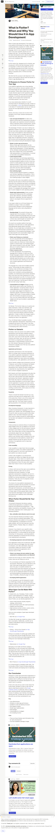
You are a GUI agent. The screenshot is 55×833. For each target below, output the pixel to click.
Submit (13, 771)
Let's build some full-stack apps (21, 798)
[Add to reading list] (2, 64)
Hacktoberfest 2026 (45, 73)
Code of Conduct (19, 774)
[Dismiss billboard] (53, 817)
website (21, 631)
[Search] (5, 2)
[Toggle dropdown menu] (35, 725)
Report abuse (26, 774)
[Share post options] (3, 72)
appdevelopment (16, 40)
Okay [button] (3, 830)
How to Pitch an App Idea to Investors (46, 40)
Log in (43, 1)
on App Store (21, 661)
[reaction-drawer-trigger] (2, 55)
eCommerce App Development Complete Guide (46, 34)
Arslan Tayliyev (14, 20)
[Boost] (2, 68)
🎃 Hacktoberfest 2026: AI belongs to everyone (47, 63)
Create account (50, 1)
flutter (10, 40)
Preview (18, 771)
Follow (47, 9)
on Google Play (20, 616)
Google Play (16, 631)
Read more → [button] (12, 812)
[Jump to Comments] (2, 59)
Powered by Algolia (35, 1)
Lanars (19, 105)
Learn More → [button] (12, 756)
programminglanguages (26, 40)
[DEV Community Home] (2, 1)
